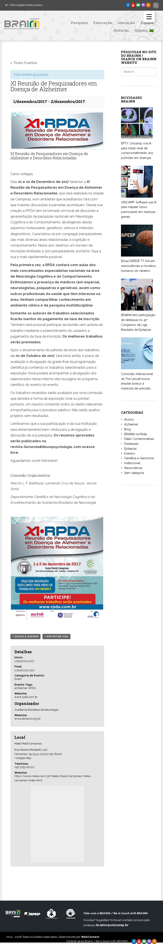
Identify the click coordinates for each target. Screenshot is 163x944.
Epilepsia (130, 448)
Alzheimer (131, 424)
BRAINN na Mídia (135, 434)
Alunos (129, 419)
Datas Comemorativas (139, 439)
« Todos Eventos (23, 63)
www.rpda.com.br (26, 697)
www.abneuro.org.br (27, 718)
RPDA (32, 688)
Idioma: (142, 30)
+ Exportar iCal (56, 636)
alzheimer (20, 688)
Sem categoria (134, 473)
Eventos (129, 453)
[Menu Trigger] (149, 16)
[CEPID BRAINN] (26, 32)
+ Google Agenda (25, 636)
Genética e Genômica (139, 458)
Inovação (126, 23)
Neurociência (133, 468)
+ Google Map (22, 758)
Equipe (147, 23)
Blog (127, 429)
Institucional (132, 463)
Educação (102, 23)
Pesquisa (79, 23)
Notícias (121, 30)
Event (18, 678)
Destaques (131, 443)
